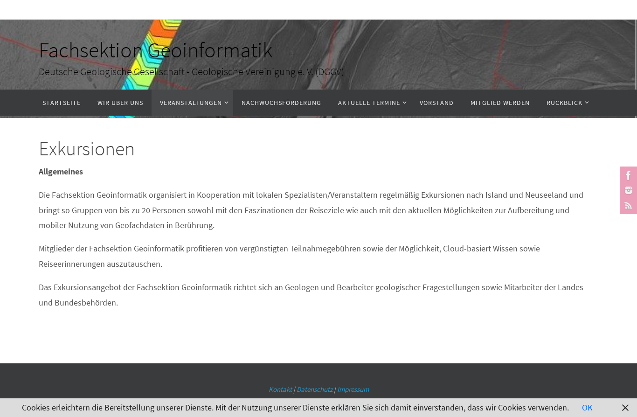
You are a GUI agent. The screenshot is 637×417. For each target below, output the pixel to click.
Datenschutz (314, 389)
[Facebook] (627, 175)
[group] (318, 275)
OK (587, 407)
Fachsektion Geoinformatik (155, 49)
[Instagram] (627, 190)
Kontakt (280, 389)
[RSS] (627, 205)
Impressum (353, 389)
